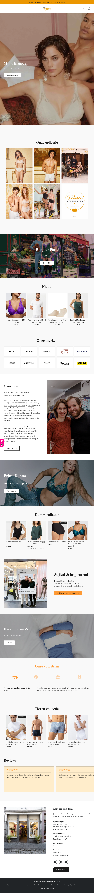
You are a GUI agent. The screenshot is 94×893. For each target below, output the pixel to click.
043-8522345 (57, 853)
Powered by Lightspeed (47, 888)
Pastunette (21, 405)
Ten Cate (31, 405)
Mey (25, 403)
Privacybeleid (28, 885)
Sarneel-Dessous (9, 413)
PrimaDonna (12, 405)
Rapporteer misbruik (80, 885)
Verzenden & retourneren (41, 885)
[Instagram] (55, 862)
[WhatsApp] (66, 862)
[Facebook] (61, 862)
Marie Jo (35, 403)
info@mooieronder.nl (60, 856)
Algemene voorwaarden (14, 885)
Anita (5, 405)
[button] (47, 8)
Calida (30, 403)
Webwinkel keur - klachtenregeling (61, 885)
